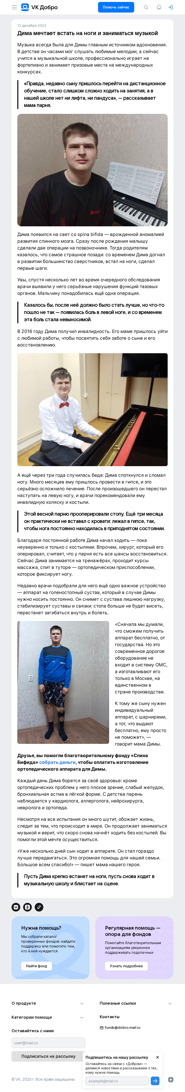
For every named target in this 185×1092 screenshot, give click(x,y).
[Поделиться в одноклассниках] (27, 907)
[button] (48, 1003)
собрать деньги (57, 762)
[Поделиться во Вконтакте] (16, 907)
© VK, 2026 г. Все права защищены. (43, 1079)
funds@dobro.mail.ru (122, 1028)
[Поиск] (147, 7)
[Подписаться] (155, 1081)
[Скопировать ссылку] (39, 907)
